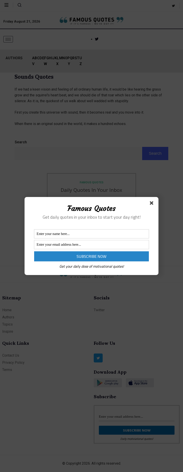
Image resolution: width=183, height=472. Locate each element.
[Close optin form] (152, 204)
